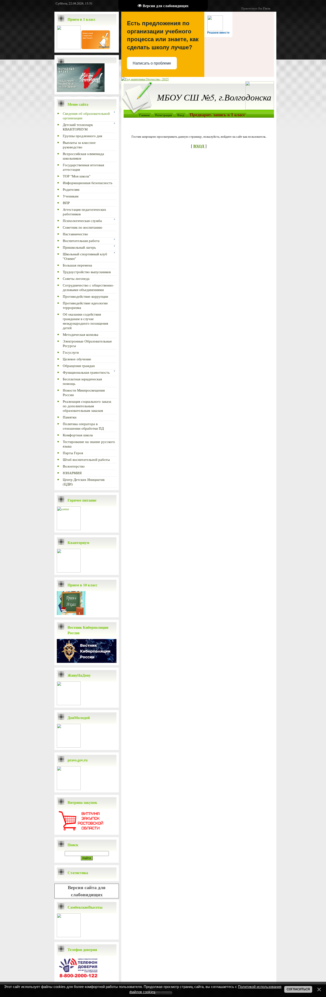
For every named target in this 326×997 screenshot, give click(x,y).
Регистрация (163, 115)
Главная (144, 115)
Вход (180, 115)
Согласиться (298, 989)
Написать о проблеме (152, 63)
